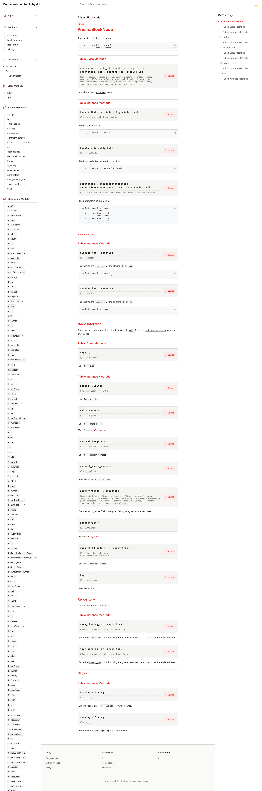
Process (12, 641)
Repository (13, 44)
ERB (10, 326)
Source (169, 76)
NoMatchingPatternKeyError (22, 558)
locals (10, 161)
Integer (12, 471)
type (9, 97)
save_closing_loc (16, 179)
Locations (12, 35)
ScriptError (14, 725)
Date (10, 287)
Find (10, 409)
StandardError (15, 781)
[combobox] (105, 4)
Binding (12, 234)
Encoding (12, 331)
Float (11, 413)
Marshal (12, 510)
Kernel (11, 486)
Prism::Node (9, 66)
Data (10, 282)
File (10, 394)
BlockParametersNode (115, 79)
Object (9, 71)
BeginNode (138, 82)
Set (10, 739)
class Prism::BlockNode (230, 21)
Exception (13, 370)
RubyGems (107, 767)
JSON (10, 481)
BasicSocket (14, 229)
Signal (11, 748)
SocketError (14, 777)
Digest (11, 306)
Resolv (11, 695)
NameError (13, 539)
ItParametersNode (88, 82)
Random (11, 656)
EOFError (12, 321)
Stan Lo (147, 781)
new (9, 92)
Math (10, 519)
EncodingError (15, 336)
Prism (11, 631)
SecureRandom (14, 729)
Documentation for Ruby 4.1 (21, 4)
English (12, 340)
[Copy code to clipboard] (175, 45)
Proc (10, 636)
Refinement (13, 680)
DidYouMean (13, 301)
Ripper (11, 700)
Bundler (12, 239)
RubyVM (11, 710)
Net (10, 543)
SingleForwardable (17, 762)
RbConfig (12, 675)
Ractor (11, 651)
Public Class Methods (92, 59)
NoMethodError (15, 567)
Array (11, 220)
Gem (10, 437)
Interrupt (13, 476)
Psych (11, 646)
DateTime (12, 292)
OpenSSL (12, 596)
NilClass (12, 548)
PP (9, 611)
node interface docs (155, 330)
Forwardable (14, 423)
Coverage (12, 277)
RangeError (13, 666)
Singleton (13, 767)
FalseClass (13, 375)
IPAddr (11, 457)
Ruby (10, 705)
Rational (12, 671)
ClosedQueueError (17, 253)
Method (11, 524)
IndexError (13, 467)
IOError (12, 452)
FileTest (12, 399)
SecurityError (15, 734)
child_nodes (13, 123)
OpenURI (12, 601)
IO (9, 447)
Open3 (11, 591)
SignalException (16, 753)
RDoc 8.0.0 (120, 781)
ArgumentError (15, 215)
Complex (12, 263)
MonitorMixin (14, 534)
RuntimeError (14, 715)
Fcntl (11, 379)
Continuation (14, 267)
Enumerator (13, 350)
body (10, 119)
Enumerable (13, 345)
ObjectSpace (14, 586)
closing (11, 128)
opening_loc (13, 170)
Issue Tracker (108, 763)
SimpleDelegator (16, 757)
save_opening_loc (16, 184)
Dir (10, 311)
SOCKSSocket (14, 720)
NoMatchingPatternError (20, 553)
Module (11, 529)
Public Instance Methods (94, 103)
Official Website (53, 763)
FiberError (13, 389)
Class (11, 249)
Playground (51, 767)
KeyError (12, 491)
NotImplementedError (18, 572)
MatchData (13, 515)
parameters (13, 175)
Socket (11, 772)
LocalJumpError (16, 500)
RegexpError (14, 690)
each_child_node (16, 156)
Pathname (12, 621)
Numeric (12, 577)
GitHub (105, 758)
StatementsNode (122, 82)
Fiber (11, 384)
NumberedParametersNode (141, 79)
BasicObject (15, 75)
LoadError (13, 495)
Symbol (90, 79)
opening (11, 165)
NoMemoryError (15, 562)
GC (9, 432)
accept (10, 114)
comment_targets (16, 137)
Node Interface (15, 40)
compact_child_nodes (18, 142)
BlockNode (124, 503)
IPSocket (12, 462)
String (88, 697)
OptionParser (14, 606)
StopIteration (15, 786)
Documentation (52, 758)
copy (10, 147)
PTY (10, 616)
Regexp (11, 685)
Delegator (13, 297)
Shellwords (13, 743)
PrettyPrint (14, 626)
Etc (10, 365)
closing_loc (13, 133)
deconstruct (13, 151)
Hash (10, 442)
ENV (10, 316)
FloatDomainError (17, 418)
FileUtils (13, 404)
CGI (10, 244)
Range (11, 661)
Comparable (13, 258)
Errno (11, 355)
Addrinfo (12, 211)
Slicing (10, 49)
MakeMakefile (14, 505)
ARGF (10, 206)
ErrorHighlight (16, 360)
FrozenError (14, 428)
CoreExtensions (16, 272)
